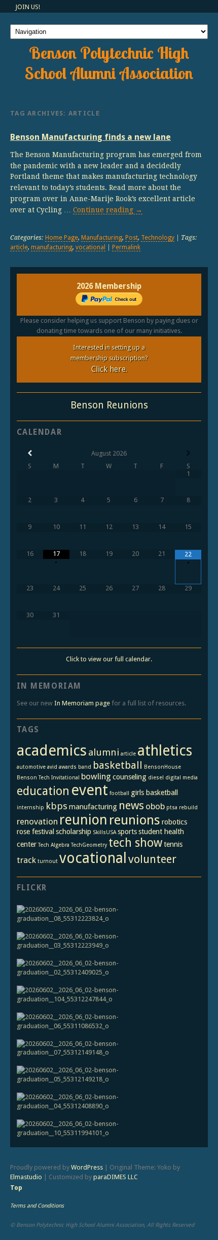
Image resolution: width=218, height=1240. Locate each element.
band (84, 767)
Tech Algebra (53, 845)
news (131, 805)
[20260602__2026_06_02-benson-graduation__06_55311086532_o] (106, 1021)
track (26, 860)
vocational (90, 247)
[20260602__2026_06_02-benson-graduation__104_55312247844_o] (106, 995)
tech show (135, 843)
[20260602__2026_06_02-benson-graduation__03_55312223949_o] (106, 941)
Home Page (61, 237)
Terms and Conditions (37, 1206)
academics (52, 750)
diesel (156, 777)
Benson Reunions (109, 405)
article (19, 247)
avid (52, 767)
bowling (96, 776)
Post (131, 237)
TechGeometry (89, 845)
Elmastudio (26, 1177)
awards (68, 767)
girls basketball (154, 792)
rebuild (188, 807)
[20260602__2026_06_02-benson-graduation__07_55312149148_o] (106, 1048)
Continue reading (107, 210)
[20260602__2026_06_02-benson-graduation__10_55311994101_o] (106, 1128)
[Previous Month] (30, 453)
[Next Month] (188, 453)
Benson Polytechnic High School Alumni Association (109, 63)
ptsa (171, 807)
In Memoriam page (82, 703)
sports (127, 832)
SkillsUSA (104, 832)
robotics (174, 822)
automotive (31, 767)
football (119, 793)
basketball (117, 765)
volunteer (152, 859)
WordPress (87, 1167)
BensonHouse (162, 767)
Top (16, 1187)
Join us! (27, 7)
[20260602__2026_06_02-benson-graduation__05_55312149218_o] (106, 1075)
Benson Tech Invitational (48, 777)
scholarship (73, 832)
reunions (134, 820)
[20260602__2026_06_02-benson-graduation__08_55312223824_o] (106, 914)
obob (155, 806)
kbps (56, 806)
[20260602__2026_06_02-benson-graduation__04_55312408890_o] (106, 1102)
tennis (173, 844)
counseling (130, 777)
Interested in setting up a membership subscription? (109, 358)
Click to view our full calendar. (109, 659)
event (89, 790)
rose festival (35, 832)
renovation (37, 821)
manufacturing (51, 247)
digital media (181, 777)
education (43, 791)
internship (30, 807)
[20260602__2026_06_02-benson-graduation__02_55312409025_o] (106, 968)
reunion (83, 820)
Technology (157, 237)
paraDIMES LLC (115, 1177)
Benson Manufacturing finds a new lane (90, 137)
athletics (164, 750)
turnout (48, 861)
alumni (103, 752)
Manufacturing (101, 237)
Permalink (126, 247)
